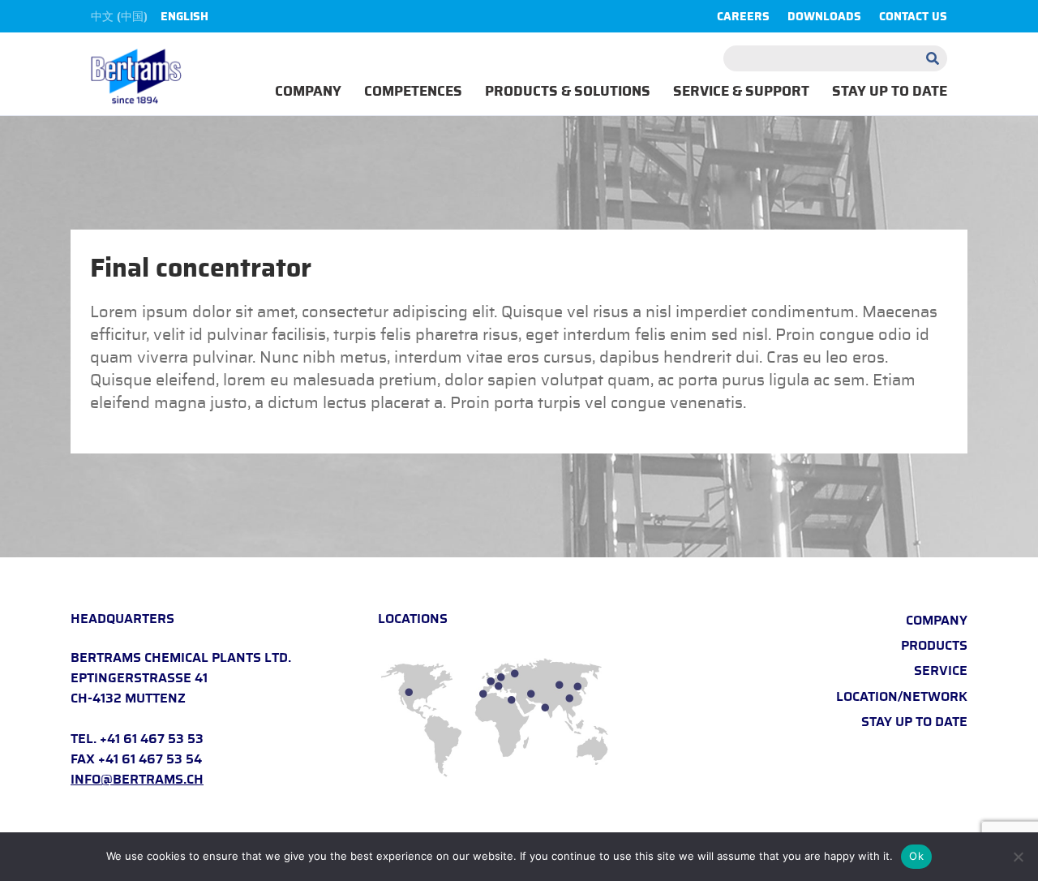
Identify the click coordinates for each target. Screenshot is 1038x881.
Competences (413, 91)
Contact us (913, 17)
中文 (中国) (119, 17)
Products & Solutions (567, 91)
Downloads (824, 17)
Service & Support (741, 91)
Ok (916, 855)
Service (940, 670)
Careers (743, 17)
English (184, 17)
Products (934, 645)
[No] (1018, 857)
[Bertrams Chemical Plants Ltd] (136, 78)
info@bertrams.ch (137, 779)
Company (308, 91)
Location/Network (901, 696)
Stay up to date (889, 91)
